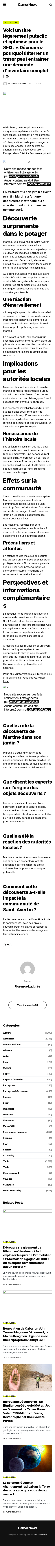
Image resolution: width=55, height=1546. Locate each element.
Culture (7, 1068)
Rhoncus (8, 1138)
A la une (7, 1032)
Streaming (8, 1155)
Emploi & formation (13, 1079)
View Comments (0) (27, 1005)
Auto (6, 1056)
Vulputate (8, 1184)
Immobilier (8, 1108)
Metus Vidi (9, 1126)
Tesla (6, 1167)
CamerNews (27, 4)
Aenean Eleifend (11, 1044)
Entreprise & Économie (15, 1091)
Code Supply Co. (39, 1535)
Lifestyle (8, 1114)
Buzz (5, 1062)
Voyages (7, 1179)
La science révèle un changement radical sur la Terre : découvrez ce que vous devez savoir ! (27, 1488)
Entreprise (9, 1085)
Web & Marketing (12, 1190)
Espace (7, 1097)
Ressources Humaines (15, 1132)
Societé (7, 1149)
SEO (7, 945)
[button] (4, 4)
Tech (6, 1161)
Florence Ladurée (27, 986)
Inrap (6, 681)
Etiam (6, 1103)
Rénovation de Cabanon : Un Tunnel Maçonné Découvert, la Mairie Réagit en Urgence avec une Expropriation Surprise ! (25, 1334)
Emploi (6, 1073)
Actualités (11, 22)
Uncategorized (11, 1173)
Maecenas (8, 1120)
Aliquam (7, 1050)
